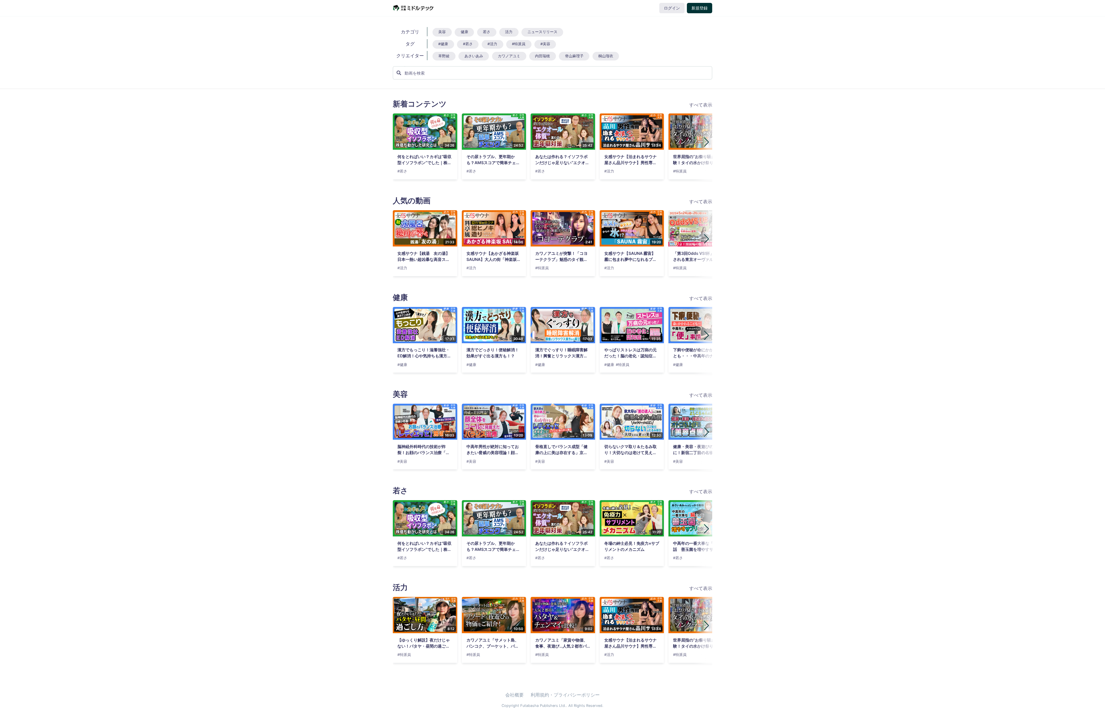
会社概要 (514, 695)
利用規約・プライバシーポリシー (565, 695)
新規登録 (699, 8)
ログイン (672, 8)
